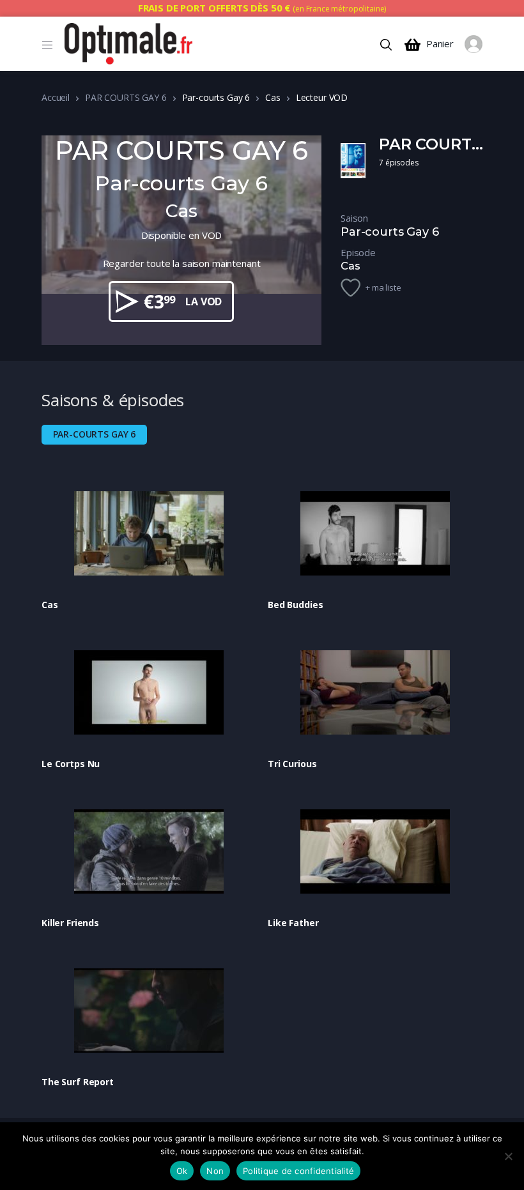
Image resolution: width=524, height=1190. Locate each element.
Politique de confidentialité (298, 1171)
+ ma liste (383, 287)
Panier (440, 44)
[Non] (508, 1156)
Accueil (56, 97)
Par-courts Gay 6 (94, 434)
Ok (182, 1171)
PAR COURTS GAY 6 (126, 97)
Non (215, 1171)
